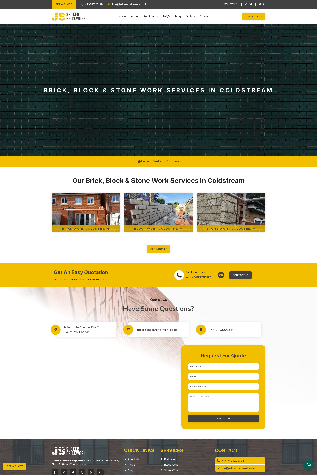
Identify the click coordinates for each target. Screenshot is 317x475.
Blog (178, 16)
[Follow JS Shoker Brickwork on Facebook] (241, 4)
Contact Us (240, 275)
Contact (205, 16)
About (135, 16)
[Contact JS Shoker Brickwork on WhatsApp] (309, 465)
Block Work (171, 465)
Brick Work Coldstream (85, 228)
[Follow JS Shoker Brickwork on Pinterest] (260, 4)
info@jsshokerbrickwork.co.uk (157, 330)
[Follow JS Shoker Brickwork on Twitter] (250, 4)
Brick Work (170, 459)
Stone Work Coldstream (231, 228)
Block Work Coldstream (158, 228)
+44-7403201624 (199, 277)
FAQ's (166, 16)
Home (122, 16)
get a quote (158, 249)
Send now (223, 418)
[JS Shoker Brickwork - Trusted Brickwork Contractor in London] (69, 16)
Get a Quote (63, 4)
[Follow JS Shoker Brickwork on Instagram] (246, 4)
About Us (133, 459)
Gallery (190, 16)
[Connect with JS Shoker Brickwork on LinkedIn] (264, 4)
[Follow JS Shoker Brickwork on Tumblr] (255, 4)
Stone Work (171, 470)
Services (148, 16)
